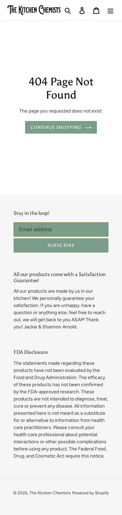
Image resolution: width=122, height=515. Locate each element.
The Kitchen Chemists (50, 493)
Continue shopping (56, 127)
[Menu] (110, 10)
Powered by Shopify (90, 493)
